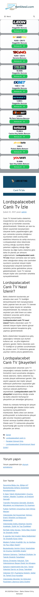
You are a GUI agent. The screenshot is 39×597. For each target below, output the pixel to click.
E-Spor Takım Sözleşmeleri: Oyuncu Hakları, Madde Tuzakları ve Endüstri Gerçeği (18, 496)
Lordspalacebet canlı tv (15, 438)
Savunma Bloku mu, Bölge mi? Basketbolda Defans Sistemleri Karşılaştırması (16, 488)
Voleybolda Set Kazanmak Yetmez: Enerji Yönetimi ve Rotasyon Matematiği (17, 517)
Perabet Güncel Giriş (14, 441)
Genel (8, 435)
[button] (34, 16)
